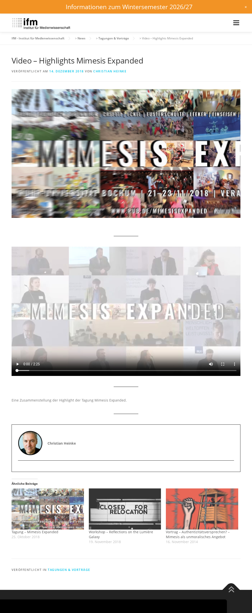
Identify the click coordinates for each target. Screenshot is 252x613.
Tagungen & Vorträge (69, 570)
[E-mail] (22, 469)
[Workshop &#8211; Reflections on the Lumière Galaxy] (125, 509)
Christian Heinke (109, 71)
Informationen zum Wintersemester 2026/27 (129, 6)
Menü (236, 22)
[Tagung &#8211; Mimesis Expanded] (48, 509)
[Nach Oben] (231, 589)
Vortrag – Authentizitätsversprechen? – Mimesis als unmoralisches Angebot (198, 534)
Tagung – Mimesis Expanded (35, 532)
